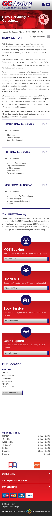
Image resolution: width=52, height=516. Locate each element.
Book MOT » (10, 259)
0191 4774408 (8, 387)
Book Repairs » (11, 353)
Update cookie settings (11, 507)
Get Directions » (10, 393)
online (24, 117)
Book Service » (11, 321)
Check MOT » (11, 288)
